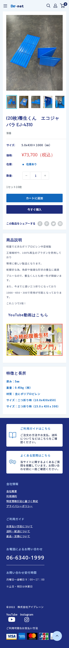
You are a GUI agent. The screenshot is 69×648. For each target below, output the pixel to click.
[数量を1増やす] (45, 175)
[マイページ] (55, 6)
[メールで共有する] (60, 223)
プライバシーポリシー (19, 506)
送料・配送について (18, 531)
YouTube (11, 614)
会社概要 (11, 491)
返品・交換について (18, 536)
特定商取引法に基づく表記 (22, 501)
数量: (9, 175)
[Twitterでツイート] (53, 223)
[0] (62, 6)
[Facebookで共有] (40, 223)
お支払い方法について (19, 526)
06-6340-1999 (25, 557)
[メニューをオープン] (5, 5)
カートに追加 (34, 198)
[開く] (48, 6)
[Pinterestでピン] (46, 223)
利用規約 (11, 496)
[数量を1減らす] (26, 175)
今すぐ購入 (34, 209)
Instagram (26, 614)
